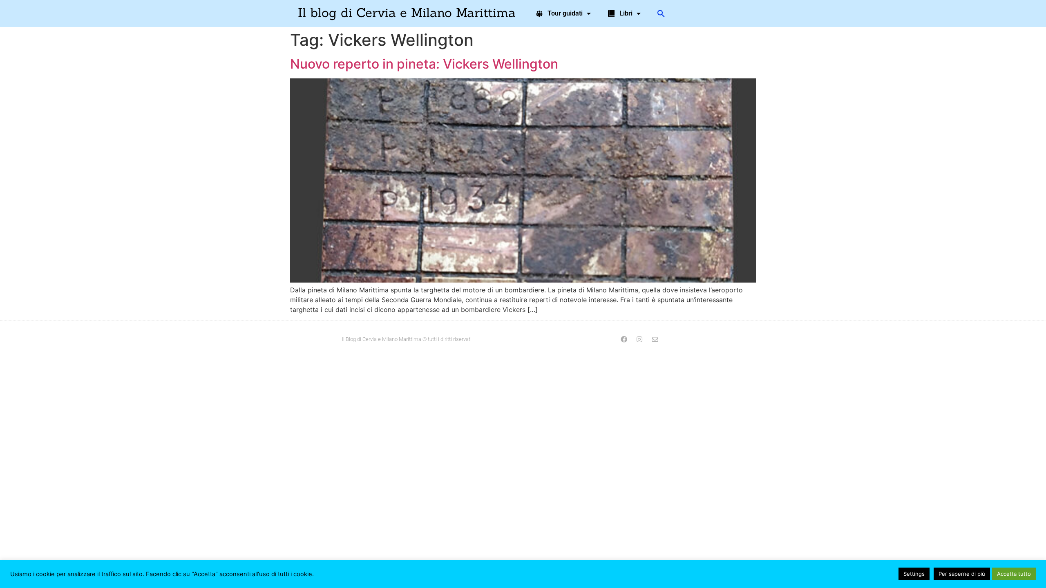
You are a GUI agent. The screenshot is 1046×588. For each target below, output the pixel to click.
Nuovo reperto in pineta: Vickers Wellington (424, 64)
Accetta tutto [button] (1014, 573)
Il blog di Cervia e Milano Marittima (407, 12)
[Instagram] (639, 339)
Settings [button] (914, 573)
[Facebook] (624, 339)
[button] (661, 13)
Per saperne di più (962, 573)
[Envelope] (655, 339)
